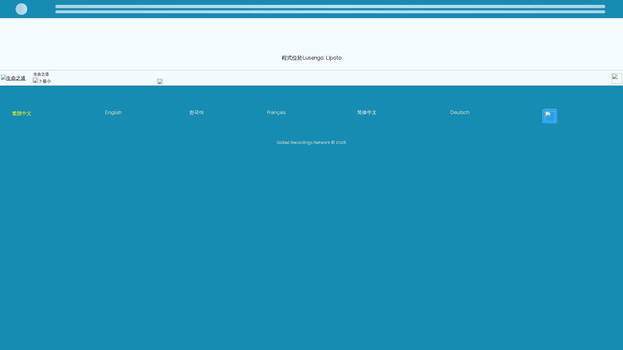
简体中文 (367, 112)
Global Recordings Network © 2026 (311, 142)
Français (276, 112)
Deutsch (460, 112)
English (113, 112)
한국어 (196, 112)
